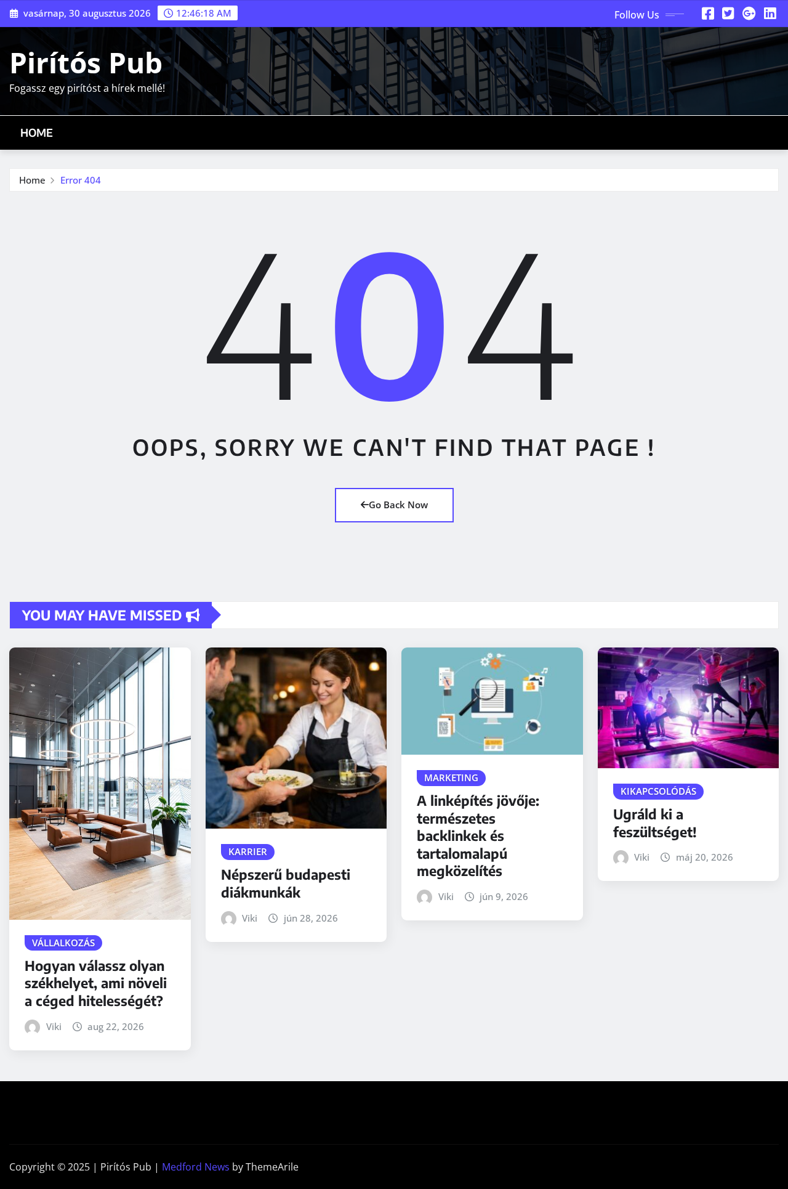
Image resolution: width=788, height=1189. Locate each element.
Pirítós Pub (86, 62)
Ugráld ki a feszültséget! (655, 822)
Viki (54, 1026)
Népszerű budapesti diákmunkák (285, 883)
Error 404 (80, 180)
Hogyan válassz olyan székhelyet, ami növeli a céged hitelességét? (96, 983)
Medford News (196, 1167)
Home (37, 132)
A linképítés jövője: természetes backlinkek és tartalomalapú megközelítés (478, 835)
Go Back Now (398, 504)
